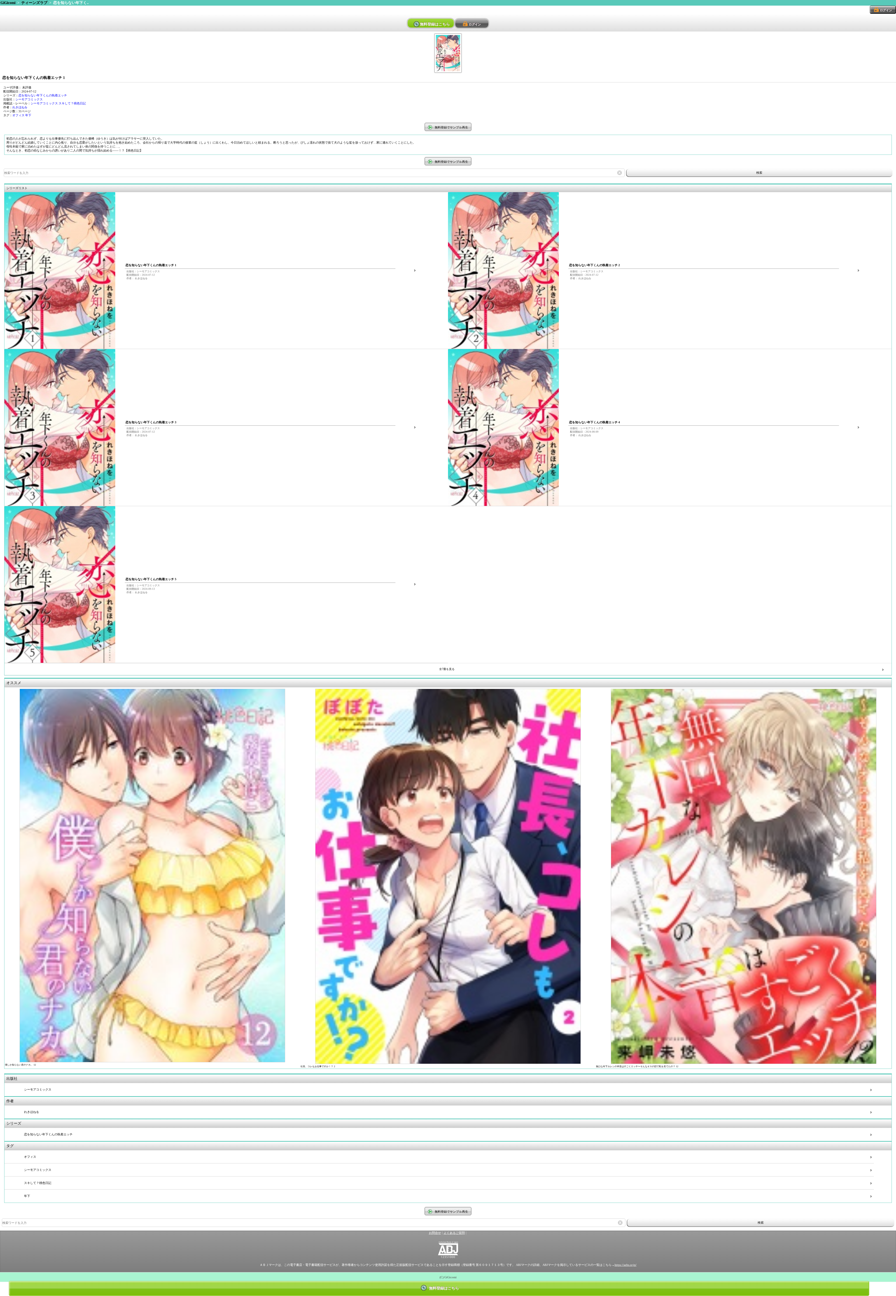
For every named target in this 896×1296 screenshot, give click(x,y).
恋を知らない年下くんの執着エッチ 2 (594, 265)
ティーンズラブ (34, 3)
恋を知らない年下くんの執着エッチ (42, 95)
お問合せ (435, 1233)
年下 (28, 115)
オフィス (18, 115)
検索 (759, 172)
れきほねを (20, 107)
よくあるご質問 (454, 1233)
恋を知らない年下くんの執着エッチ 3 (151, 422)
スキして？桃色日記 (72, 103)
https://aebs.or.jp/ (626, 1265)
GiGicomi (7, 3)
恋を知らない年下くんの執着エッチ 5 (151, 579)
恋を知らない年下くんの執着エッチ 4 (594, 422)
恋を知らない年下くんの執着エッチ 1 (151, 265)
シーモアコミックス (29, 99)
